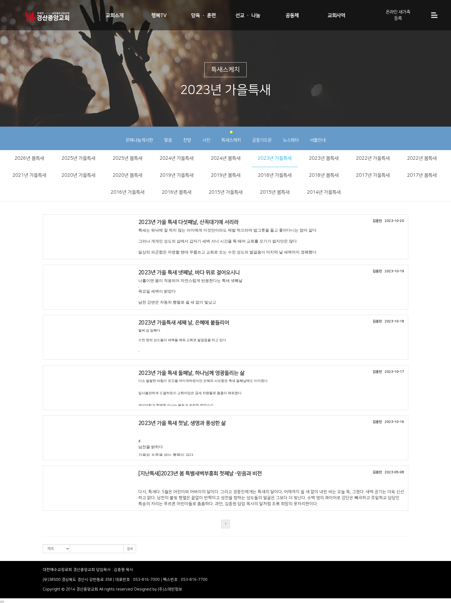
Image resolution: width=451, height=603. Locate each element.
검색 (130, 549)
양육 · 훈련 (203, 15)
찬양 (187, 140)
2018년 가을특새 (275, 175)
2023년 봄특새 (324, 158)
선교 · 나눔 (247, 15)
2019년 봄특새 (225, 175)
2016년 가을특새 (127, 192)
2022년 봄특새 (422, 158)
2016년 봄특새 (176, 192)
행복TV (159, 15)
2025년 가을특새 (78, 158)
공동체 (292, 15)
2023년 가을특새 (275, 158)
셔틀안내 (317, 140)
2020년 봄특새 (127, 175)
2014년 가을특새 (324, 192)
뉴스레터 (291, 140)
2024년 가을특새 (176, 158)
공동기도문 (262, 140)
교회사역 (336, 15)
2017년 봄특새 (422, 175)
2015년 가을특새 (225, 192)
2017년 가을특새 (373, 175)
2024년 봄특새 (225, 158)
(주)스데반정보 (170, 589)
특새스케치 (231, 140)
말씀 (168, 140)
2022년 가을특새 (373, 158)
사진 (206, 140)
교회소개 (114, 15)
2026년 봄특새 (29, 158)
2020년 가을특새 (78, 175)
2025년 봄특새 (127, 158)
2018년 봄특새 (324, 175)
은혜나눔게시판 (139, 140)
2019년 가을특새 (176, 175)
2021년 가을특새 (29, 175)
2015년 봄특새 (274, 192)
